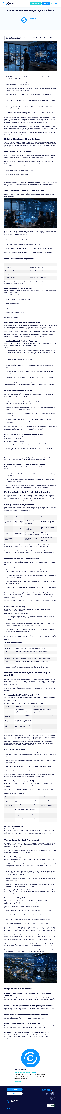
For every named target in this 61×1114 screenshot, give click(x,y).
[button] (51, 3)
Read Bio (18, 1081)
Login (46, 3)
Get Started (35, 3)
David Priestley (32, 18)
